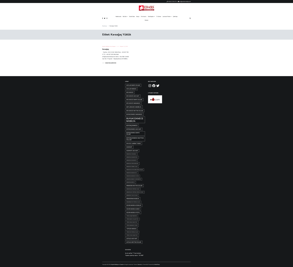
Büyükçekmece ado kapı (133, 129)
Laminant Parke (166, 16)
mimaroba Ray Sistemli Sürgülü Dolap (134, 192)
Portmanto (143, 16)
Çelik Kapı (175, 16)
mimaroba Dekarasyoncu (132, 157)
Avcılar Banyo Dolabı (133, 85)
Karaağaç (105, 49)
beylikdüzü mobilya (133, 107)
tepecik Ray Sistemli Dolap (132, 232)
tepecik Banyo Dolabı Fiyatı (132, 219)
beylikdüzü (129, 92)
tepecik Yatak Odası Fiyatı (132, 235)
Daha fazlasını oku (110, 63)
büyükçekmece (131, 125)
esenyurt (129, 147)
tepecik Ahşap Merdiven (131, 215)
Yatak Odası (132, 16)
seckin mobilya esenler (133, 205)
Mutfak (124, 16)
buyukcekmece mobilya (134, 119)
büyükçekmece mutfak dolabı (135, 139)
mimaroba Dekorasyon (131, 160)
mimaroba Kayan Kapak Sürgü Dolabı (134, 169)
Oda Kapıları (151, 16)
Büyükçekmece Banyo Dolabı (133, 133)
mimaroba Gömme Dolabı (131, 166)
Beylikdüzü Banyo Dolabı (134, 99)
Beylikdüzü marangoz (133, 103)
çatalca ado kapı (131, 238)
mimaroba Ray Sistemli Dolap (132, 189)
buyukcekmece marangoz (134, 114)
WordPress (157, 264)
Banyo (137, 16)
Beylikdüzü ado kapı (132, 96)
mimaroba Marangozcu (131, 172)
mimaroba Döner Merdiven (132, 163)
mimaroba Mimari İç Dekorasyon (133, 179)
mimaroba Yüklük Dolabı (132, 195)
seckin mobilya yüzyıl (133, 212)
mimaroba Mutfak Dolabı (134, 185)
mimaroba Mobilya (130, 182)
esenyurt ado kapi (132, 150)
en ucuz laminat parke (133, 143)
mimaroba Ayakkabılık (131, 154)
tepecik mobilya (131, 228)
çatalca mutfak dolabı (133, 242)
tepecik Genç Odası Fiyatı (131, 222)
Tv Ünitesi (158, 16)
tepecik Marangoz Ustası (131, 225)
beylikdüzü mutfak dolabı (134, 110)
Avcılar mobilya (131, 89)
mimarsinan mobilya (132, 198)
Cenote (139, 264)
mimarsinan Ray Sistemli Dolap (133, 202)
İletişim (146, 20)
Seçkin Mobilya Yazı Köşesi (109, 46)
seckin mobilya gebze (133, 209)
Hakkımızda (118, 16)
